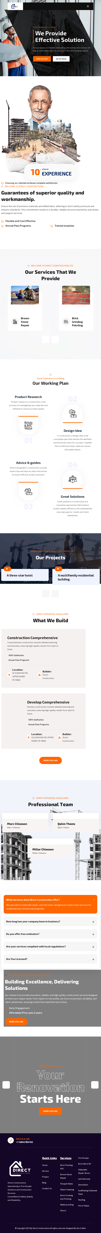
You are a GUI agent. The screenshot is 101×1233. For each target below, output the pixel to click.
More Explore (50, 760)
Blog (44, 1182)
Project (45, 1177)
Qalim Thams (66, 823)
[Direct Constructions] (15, 6)
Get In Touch (61, 59)
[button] (46, 339)
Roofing (81, 1200)
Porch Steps (83, 1205)
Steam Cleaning (67, 1189)
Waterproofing (67, 1204)
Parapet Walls (66, 1183)
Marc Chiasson (17, 823)
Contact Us (47, 1188)
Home (45, 1165)
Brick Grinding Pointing (26, 321)
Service (45, 1171)
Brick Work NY (84, 1164)
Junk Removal (84, 1179)
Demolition (83, 1184)
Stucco (63, 1210)
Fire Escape (83, 1158)
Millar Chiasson (43, 849)
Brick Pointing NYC (77, 321)
